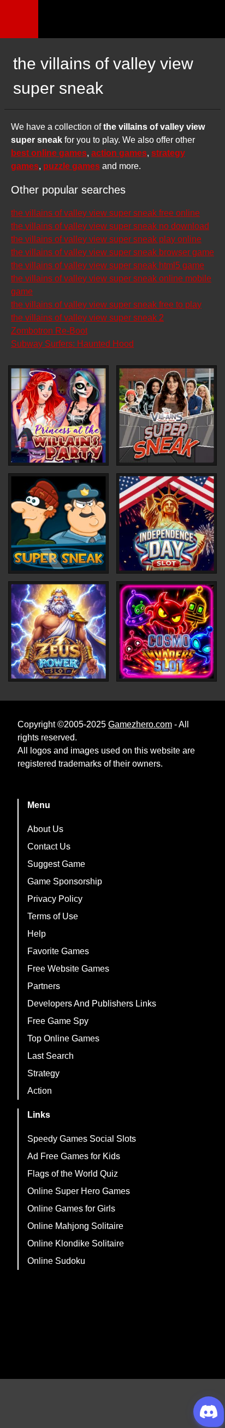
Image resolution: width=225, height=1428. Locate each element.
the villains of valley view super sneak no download (110, 226)
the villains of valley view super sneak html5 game (107, 265)
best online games (49, 153)
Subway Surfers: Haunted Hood (72, 343)
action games (119, 153)
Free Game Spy (57, 1021)
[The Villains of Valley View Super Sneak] (166, 415)
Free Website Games (68, 968)
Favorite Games (58, 951)
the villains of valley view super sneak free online (105, 213)
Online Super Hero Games (78, 1191)
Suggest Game (56, 864)
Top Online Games (63, 1038)
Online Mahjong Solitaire (75, 1226)
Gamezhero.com (140, 724)
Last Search (50, 1056)
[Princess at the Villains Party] (58, 415)
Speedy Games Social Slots (81, 1138)
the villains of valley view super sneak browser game (112, 252)
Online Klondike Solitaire (75, 1243)
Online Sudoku (56, 1261)
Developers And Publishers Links (91, 1003)
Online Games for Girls (71, 1208)
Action (39, 1090)
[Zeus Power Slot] (58, 631)
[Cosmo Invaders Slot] (166, 631)
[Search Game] (207, 21)
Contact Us (48, 846)
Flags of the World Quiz (72, 1173)
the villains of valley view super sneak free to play (106, 304)
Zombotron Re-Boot (49, 330)
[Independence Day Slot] (166, 523)
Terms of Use (52, 916)
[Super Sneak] (58, 523)
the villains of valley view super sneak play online (106, 239)
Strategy (43, 1073)
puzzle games (71, 166)
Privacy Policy (54, 898)
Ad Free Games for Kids (73, 1156)
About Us (45, 829)
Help (36, 933)
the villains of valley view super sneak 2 (87, 317)
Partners (43, 986)
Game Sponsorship (64, 881)
